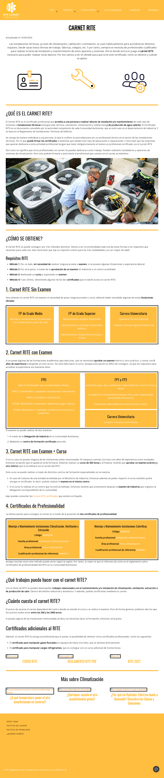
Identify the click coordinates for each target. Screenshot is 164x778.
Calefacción (135, 10)
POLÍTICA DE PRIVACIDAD (18, 730)
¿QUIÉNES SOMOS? (15, 734)
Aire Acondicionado (112, 10)
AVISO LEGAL (12, 721)
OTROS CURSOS (88, 10)
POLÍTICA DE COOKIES (17, 725)
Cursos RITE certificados (45, 496)
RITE (52, 10)
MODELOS (67, 10)
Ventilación (153, 10)
